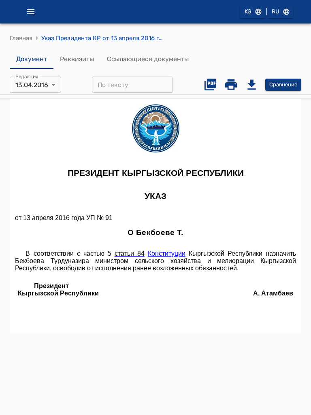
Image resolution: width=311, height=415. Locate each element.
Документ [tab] (31, 59)
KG (248, 11)
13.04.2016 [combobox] (31, 85)
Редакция (26, 76)
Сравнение (283, 84)
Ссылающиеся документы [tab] (148, 59)
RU (275, 11)
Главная (21, 38)
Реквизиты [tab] (77, 59)
